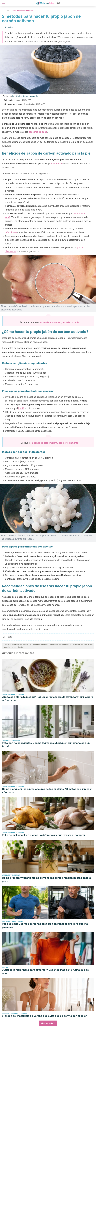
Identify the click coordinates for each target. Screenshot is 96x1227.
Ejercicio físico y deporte (14, 921)
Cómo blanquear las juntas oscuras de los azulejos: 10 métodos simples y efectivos (47, 791)
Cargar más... (48, 1023)
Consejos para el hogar (13, 694)
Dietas (5, 967)
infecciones (11, 232)
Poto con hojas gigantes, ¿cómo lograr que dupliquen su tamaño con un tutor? (46, 745)
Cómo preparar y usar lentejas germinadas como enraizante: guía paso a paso (46, 879)
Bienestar (6, 10)
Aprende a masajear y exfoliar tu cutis (59, 322)
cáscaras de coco (38, 132)
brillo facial (56, 163)
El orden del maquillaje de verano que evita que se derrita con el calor (44, 1015)
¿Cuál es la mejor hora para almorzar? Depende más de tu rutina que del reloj (45, 971)
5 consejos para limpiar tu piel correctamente (55, 442)
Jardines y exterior (11, 740)
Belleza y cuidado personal (22, 10)
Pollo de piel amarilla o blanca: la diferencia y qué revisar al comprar (43, 835)
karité (21, 408)
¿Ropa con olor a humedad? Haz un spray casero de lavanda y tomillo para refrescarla (47, 698)
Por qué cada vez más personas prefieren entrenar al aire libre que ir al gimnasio (45, 925)
